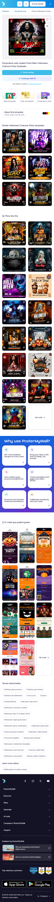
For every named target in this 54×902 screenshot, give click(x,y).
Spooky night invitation (36, 756)
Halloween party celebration (15, 726)
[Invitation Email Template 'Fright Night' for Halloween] (27, 545)
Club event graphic (11, 738)
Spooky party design (32, 738)
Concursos (31, 695)
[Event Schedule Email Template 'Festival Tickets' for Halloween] (44, 583)
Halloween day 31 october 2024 (17, 714)
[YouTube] (48, 781)
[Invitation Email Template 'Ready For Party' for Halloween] (10, 583)
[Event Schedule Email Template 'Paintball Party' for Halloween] (44, 620)
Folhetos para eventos (13, 689)
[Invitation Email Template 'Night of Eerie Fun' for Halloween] (10, 545)
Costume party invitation (14, 732)
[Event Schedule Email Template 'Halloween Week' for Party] (27, 620)
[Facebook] (25, 781)
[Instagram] (33, 781)
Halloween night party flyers (15, 720)
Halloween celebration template (17, 744)
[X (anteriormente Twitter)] (40, 781)
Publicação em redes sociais (15, 769)
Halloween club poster (13, 756)
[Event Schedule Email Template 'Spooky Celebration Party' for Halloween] (10, 620)
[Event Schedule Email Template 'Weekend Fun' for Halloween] (10, 657)
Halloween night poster (37, 732)
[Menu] (50, 4)
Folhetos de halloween (13, 695)
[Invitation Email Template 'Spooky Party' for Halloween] (44, 545)
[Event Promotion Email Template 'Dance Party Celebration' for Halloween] (27, 657)
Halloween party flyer (40, 726)
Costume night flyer (36, 750)
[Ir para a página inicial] (3, 4)
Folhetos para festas (34, 689)
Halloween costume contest (15, 708)
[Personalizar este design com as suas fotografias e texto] (27, 37)
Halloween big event (29, 701)
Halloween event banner (14, 750)
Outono (43, 695)
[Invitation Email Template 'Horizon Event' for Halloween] (27, 583)
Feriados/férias (10, 701)
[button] (47, 19)
